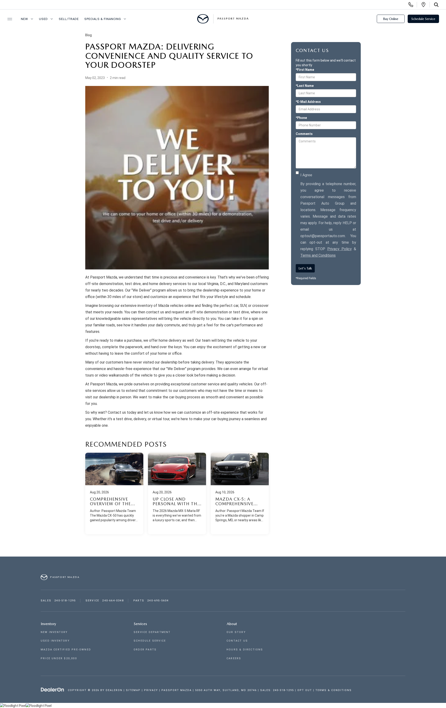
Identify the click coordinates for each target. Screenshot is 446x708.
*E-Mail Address (308, 102)
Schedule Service (423, 19)
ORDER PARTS (145, 649)
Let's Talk (305, 268)
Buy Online (390, 19)
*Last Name (305, 86)
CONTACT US (237, 640)
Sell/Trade (69, 19)
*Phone (301, 118)
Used (43, 19)
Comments (304, 134)
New (24, 19)
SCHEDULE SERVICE (150, 640)
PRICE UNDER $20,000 (59, 658)
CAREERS (233, 658)
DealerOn (114, 690)
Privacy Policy (339, 249)
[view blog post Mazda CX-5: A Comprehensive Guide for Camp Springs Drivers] (240, 493)
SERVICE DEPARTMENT (152, 632)
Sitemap (133, 690)
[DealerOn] (52, 690)
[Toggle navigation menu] (7, 19)
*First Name (305, 70)
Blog (88, 35)
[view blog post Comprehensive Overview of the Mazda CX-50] (114, 493)
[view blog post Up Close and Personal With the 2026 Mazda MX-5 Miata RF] (177, 493)
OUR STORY (236, 632)
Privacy (151, 690)
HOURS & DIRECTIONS (244, 649)
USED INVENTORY (55, 640)
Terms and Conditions (318, 255)
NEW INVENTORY (54, 632)
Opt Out (304, 690)
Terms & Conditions (333, 690)
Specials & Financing (102, 19)
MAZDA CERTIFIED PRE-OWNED (66, 649)
